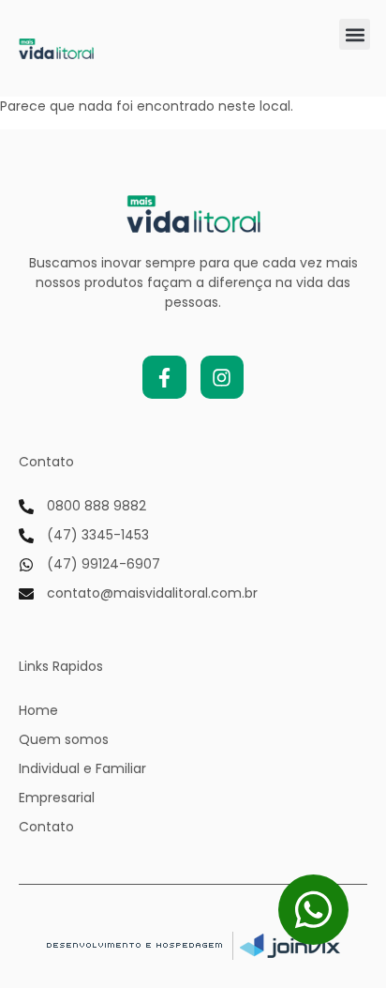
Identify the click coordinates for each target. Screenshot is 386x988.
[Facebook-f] (164, 377)
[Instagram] (222, 377)
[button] (354, 34)
